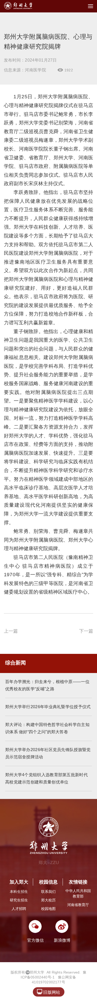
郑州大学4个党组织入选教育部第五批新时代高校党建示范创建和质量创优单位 (46, 778)
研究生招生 (19, 900)
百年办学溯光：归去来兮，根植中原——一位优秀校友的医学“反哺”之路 (47, 685)
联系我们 (48, 891)
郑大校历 (48, 900)
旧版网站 (48, 991)
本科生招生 (19, 891)
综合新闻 (15, 662)
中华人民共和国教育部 (78, 893)
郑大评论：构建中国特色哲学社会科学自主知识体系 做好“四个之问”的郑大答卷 (47, 728)
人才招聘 (19, 909)
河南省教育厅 (78, 905)
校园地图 (48, 909)
